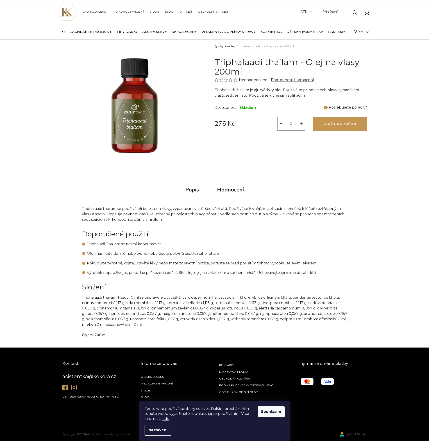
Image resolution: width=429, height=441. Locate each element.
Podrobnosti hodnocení (292, 80)
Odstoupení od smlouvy (238, 392)
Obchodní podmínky (235, 378)
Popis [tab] (192, 189)
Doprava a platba (233, 371)
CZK (304, 12)
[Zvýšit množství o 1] (301, 123)
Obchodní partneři (213, 11)
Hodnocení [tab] (230, 189)
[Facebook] (65, 387)
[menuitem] (62, 31)
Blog (169, 11)
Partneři (186, 11)
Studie (154, 11)
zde (166, 418)
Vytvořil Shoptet (356, 434)
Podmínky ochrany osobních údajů (247, 385)
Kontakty (226, 365)
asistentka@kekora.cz (89, 376)
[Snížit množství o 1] (281, 123)
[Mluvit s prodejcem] (345, 107)
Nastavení (158, 430)
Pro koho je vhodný (127, 11)
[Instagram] (74, 387)
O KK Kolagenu (94, 11)
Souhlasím (271, 411)
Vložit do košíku (339, 124)
